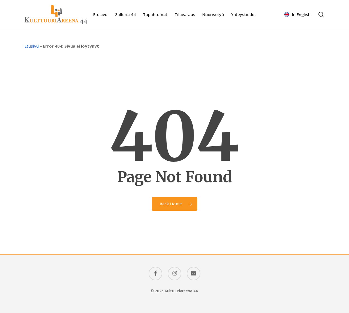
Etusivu (32, 46)
